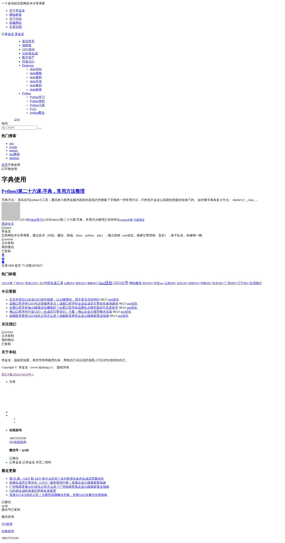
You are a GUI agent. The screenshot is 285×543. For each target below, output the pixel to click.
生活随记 (255, 283)
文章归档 (15, 26)
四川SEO (147, 283)
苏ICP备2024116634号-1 (18, 374)
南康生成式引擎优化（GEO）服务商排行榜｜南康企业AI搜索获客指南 (57, 482)
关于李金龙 (17, 10)
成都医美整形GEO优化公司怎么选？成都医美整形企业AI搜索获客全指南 (59, 315)
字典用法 (139, 219)
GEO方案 (7, 283)
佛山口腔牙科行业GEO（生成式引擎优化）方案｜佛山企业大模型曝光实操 (60, 311)
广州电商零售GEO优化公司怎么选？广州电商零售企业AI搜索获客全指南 (59, 486)
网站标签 (15, 14)
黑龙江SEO (32, 283)
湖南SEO (92, 283)
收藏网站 (15, 22)
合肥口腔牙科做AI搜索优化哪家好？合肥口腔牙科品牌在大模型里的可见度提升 (63, 307)
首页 (5, 164)
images (13, 150)
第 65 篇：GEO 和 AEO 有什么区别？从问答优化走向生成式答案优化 (56, 478)
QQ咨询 (7, 524)
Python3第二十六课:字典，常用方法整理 (43, 191)
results (13, 147)
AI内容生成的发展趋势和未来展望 (32, 490)
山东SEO (170, 283)
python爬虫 (37, 112)
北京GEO (182, 283)
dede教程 (36, 85)
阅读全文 (8, 223)
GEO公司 (121, 283)
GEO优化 (28, 49)
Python (26, 93)
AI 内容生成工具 (51, 283)
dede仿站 (36, 69)
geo (11, 143)
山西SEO (69, 283)
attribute (14, 158)
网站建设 (135, 283)
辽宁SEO (243, 283)
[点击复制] (3, 255)
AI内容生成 (30, 53)
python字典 (126, 219)
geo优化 (113, 299)
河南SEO (206, 283)
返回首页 (28, 41)
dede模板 (36, 73)
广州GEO (18, 283)
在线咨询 (8, 531)
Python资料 (37, 101)
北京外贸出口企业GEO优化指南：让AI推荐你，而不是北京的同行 (54, 299)
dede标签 (36, 89)
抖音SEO (28, 61)
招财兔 (26, 45)
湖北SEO (81, 283)
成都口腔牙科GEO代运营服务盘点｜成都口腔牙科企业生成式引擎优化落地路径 (63, 303)
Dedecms (28, 65)
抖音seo (159, 283)
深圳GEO (194, 283)
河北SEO (218, 283)
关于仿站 (15, 18)
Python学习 (37, 97)
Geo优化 (105, 283)
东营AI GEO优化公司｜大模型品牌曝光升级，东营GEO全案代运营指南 (58, 494)
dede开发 (36, 81)
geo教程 (14, 154)
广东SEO (230, 283)
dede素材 (36, 77)
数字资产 (28, 57)
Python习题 (37, 105)
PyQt (33, 109)
